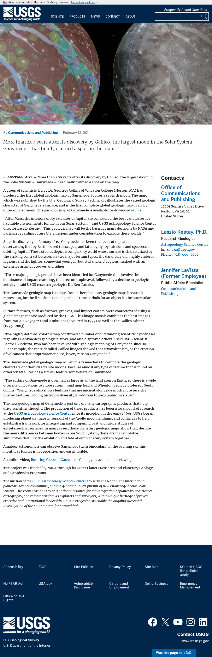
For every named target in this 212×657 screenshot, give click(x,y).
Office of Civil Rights (13, 598)
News (95, 16)
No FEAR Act (13, 584)
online (136, 210)
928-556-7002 (186, 254)
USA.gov (45, 584)
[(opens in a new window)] (152, 621)
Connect (113, 16)
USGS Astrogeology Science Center (42, 413)
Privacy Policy (120, 567)
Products (77, 16)
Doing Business (156, 584)
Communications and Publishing (33, 133)
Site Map (152, 567)
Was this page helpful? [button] (174, 653)
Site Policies (83, 567)
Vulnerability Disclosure (84, 585)
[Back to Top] (197, 642)
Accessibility (13, 567)
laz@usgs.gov (183, 249)
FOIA (43, 567)
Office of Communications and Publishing (180, 193)
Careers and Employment (119, 585)
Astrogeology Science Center (184, 244)
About (130, 16)
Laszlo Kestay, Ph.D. (184, 232)
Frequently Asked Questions (185, 10)
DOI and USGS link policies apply (191, 571)
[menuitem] (57, 14)
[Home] (22, 20)
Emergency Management (190, 585)
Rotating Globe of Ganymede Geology (62, 460)
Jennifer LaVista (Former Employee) (183, 273)
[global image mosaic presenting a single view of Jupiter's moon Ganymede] (106, 74)
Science (57, 16)
